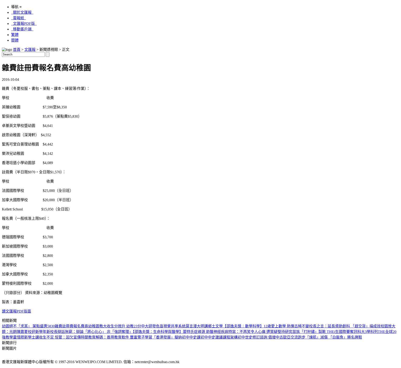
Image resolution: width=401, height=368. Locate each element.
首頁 (16, 50)
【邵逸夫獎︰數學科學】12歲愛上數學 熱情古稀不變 (266, 326)
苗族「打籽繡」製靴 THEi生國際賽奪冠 (324, 332)
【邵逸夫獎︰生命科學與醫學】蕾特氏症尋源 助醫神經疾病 (180, 332)
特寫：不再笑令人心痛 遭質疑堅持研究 (260, 332)
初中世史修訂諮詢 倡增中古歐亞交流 (268, 337)
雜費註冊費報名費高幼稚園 (77, 326)
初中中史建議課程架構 (219, 337)
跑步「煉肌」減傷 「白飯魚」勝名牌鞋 (330, 337)
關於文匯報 (22, 12)
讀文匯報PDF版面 (16, 311)
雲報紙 (18, 18)
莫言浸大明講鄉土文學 (204, 326)
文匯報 (30, 50)
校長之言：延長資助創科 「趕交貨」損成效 (345, 326)
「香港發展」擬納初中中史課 (176, 337)
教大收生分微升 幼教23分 (120, 326)
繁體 (15, 35)
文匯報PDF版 (24, 24)
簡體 (15, 40)
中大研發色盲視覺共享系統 (163, 326)
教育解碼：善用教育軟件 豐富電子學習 (120, 337)
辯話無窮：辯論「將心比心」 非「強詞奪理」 (95, 332)
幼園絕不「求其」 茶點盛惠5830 (28, 326)
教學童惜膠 (15, 337)
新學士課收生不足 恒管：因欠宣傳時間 (56, 337)
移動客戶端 (22, 29)
